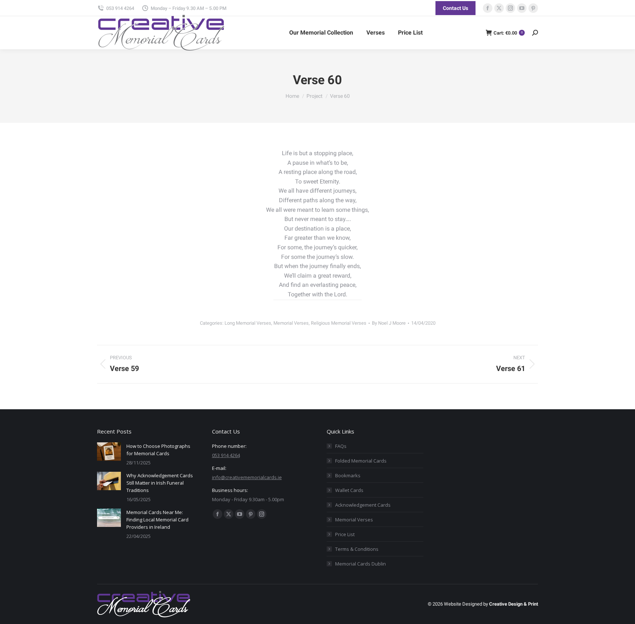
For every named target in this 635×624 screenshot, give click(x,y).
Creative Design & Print (513, 604)
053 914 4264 (120, 8)
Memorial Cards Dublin (360, 563)
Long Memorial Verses (248, 323)
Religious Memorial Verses (338, 323)
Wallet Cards (349, 490)
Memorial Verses (291, 323)
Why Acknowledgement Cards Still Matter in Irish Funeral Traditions (159, 482)
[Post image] (109, 451)
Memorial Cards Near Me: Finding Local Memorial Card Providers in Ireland (157, 519)
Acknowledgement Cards (363, 505)
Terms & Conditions (357, 549)
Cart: (508, 33)
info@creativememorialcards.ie (247, 477)
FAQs (341, 446)
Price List (345, 534)
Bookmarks (347, 475)
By (389, 323)
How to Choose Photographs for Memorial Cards (158, 450)
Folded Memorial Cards (361, 460)
